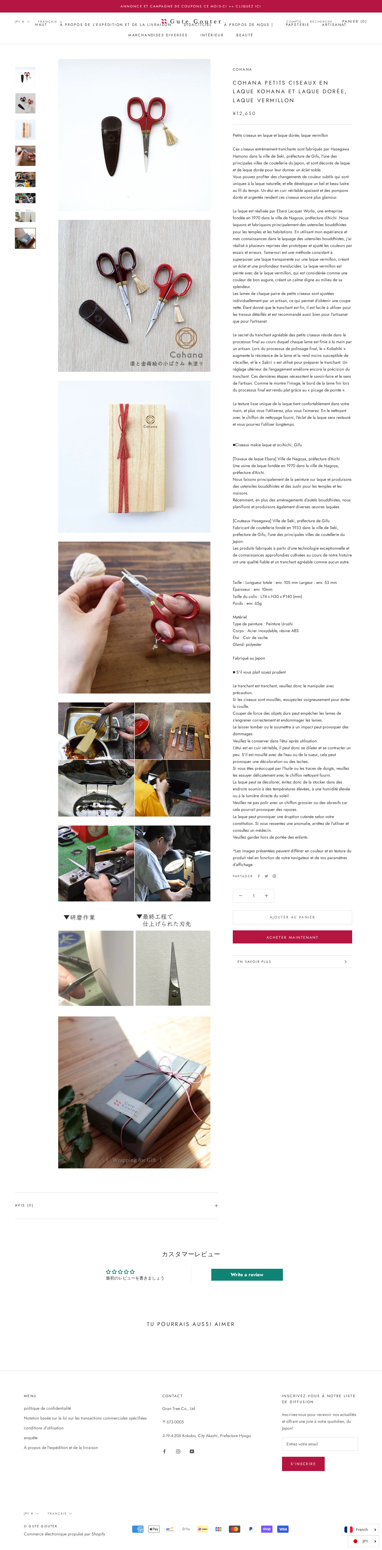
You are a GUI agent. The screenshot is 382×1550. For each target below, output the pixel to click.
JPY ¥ (19, 21)
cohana (242, 69)
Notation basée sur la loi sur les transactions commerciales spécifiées (85, 1418)
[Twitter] (266, 876)
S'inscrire (303, 1464)
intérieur (212, 35)
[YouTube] (192, 1451)
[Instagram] (178, 1451)
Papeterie (298, 24)
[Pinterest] (274, 876)
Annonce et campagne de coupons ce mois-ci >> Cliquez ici (191, 6)
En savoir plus (254, 961)
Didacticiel (198, 24)
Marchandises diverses (158, 35)
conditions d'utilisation (44, 1428)
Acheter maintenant (292, 937)
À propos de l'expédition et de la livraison (115, 24)
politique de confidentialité (47, 1408)
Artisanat (334, 24)
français (47, 21)
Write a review (247, 1274)
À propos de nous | (248, 24)
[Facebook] (259, 876)
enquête (31, 1438)
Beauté (244, 35)
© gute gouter (41, 1526)
